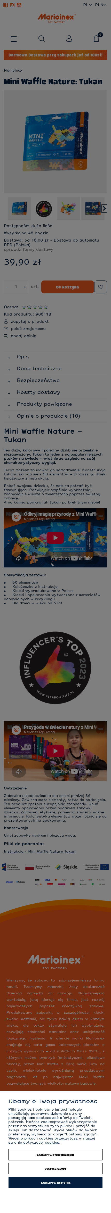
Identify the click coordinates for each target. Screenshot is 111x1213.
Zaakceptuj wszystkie (55, 1182)
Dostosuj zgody (55, 1168)
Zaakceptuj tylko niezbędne (55, 1155)
